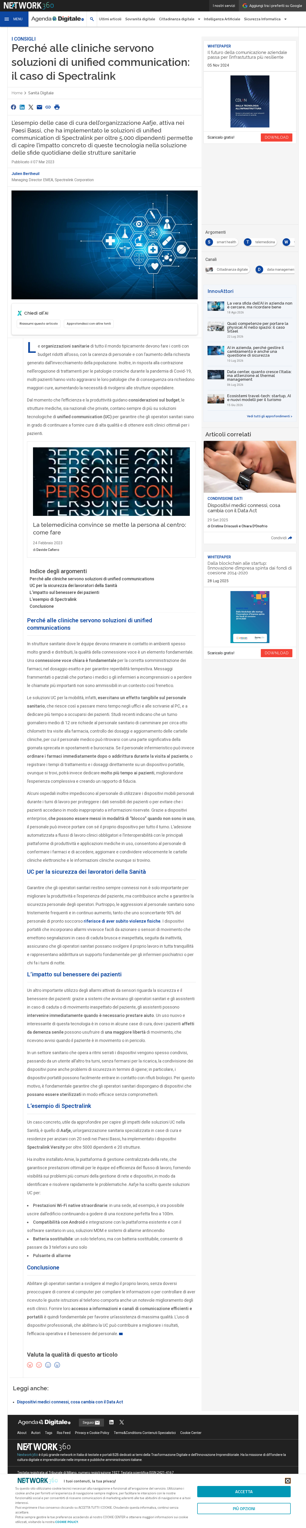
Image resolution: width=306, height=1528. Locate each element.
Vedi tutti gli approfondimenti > (269, 416)
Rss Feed (64, 1433)
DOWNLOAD (277, 137)
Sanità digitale (41, 93)
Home (16, 93)
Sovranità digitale (140, 19)
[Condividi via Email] (39, 107)
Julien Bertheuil (25, 173)
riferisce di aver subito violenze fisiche (122, 921)
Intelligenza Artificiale (222, 19)
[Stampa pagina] (57, 107)
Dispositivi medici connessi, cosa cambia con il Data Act (70, 1402)
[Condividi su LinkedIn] (22, 107)
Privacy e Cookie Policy (92, 1433)
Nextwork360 (27, 1455)
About (22, 1433)
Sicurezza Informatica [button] (262, 19)
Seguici (88, 1422)
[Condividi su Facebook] (13, 107)
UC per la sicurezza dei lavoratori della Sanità (73, 585)
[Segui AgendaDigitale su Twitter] (122, 1423)
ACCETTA (244, 1491)
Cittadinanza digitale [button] (176, 19)
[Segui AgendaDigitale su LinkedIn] (111, 1423)
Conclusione (42, 606)
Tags (48, 1433)
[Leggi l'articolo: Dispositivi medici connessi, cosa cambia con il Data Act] (250, 492)
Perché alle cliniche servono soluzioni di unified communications (92, 578)
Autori (35, 1433)
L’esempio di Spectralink (53, 599)
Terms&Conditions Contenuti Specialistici (145, 1433)
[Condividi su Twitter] (31, 107)
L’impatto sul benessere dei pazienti (64, 592)
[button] (14, 19)
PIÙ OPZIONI (244, 1508)
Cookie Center (191, 1433)
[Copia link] (48, 107)
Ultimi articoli (110, 19)
